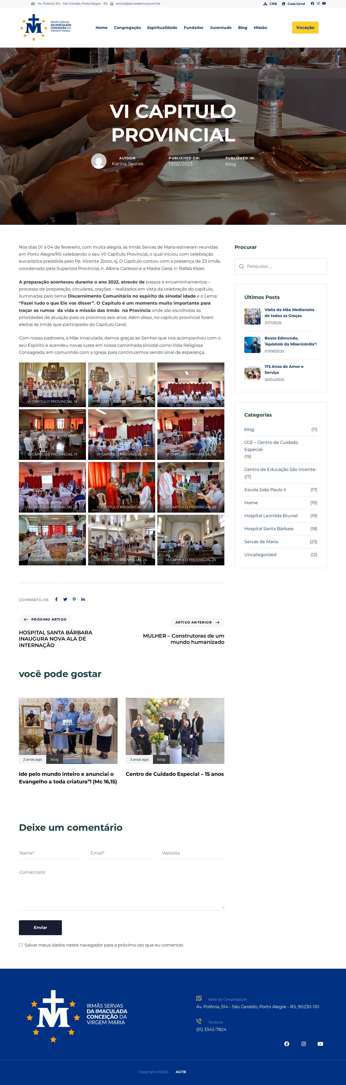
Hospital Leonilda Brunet (271, 515)
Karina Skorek (128, 163)
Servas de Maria (261, 541)
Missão (260, 27)
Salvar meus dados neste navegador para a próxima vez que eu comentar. (104, 945)
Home (102, 27)
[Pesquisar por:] (281, 266)
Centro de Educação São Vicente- (280, 469)
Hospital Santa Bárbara (268, 528)
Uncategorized (260, 554)
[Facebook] (312, 4)
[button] (181, 1072)
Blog (242, 27)
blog (230, 164)
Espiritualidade (162, 27)
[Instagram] (318, 4)
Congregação (127, 27)
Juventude (221, 27)
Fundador (194, 27)
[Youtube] (324, 4)
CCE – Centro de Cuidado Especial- (271, 446)
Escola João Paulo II (265, 489)
